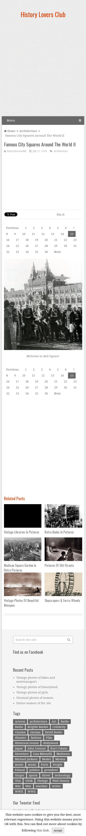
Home (11, 131)
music (19, 764)
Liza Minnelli (42, 753)
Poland (20, 770)
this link (43, 830)
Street (46, 775)
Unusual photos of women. (35, 697)
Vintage (42, 780)
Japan (19, 748)
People (57, 764)
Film (49, 737)
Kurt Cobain (58, 748)
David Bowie (53, 732)
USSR (29, 780)
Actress (20, 721)
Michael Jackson (26, 759)
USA (18, 780)
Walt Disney (60, 780)
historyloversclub (16, 151)
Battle (65, 721)
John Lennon (37, 748)
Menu (11, 120)
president (51, 770)
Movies (60, 759)
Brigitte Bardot (38, 727)
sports (33, 775)
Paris (44, 764)
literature (22, 753)
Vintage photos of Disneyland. (37, 687)
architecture (38, 721)
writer (56, 786)
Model (46, 759)
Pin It (60, 214)
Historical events (27, 743)
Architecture (28, 131)
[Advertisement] (43, 69)
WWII (19, 791)
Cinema (20, 732)
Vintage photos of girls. (32, 692)
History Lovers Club (43, 14)
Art (54, 721)
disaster (20, 737)
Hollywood (50, 743)
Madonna (63, 753)
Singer (19, 775)
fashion (36, 737)
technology (62, 775)
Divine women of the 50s (33, 703)
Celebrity (59, 727)
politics (34, 770)
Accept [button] (58, 830)
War (18, 786)
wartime (41, 786)
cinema (35, 732)
